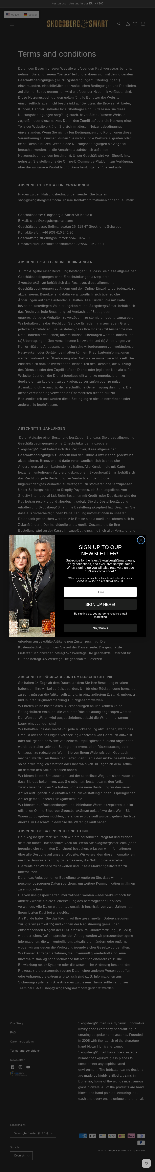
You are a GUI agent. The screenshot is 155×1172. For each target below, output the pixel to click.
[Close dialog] (141, 540)
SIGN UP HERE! (100, 604)
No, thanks (100, 628)
